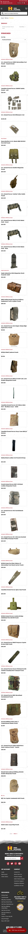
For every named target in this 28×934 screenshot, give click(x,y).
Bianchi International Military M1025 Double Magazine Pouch (12, 773)
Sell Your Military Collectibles (5, 907)
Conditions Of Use (18, 885)
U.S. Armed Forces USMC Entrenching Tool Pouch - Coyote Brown (14, 63)
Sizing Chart (4, 895)
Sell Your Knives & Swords (6, 913)
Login (2, 872)
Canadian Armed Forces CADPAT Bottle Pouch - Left (12, 89)
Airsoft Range (5, 919)
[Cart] (26, 8)
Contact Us (17, 872)
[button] (14, 27)
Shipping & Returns (19, 883)
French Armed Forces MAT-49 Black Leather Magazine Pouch (12, 485)
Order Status (4, 876)
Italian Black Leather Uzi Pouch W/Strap (13, 458)
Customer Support (19, 881)
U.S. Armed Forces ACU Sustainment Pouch (12, 511)
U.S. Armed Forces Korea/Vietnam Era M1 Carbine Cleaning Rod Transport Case (13, 670)
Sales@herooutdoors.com (7, 3)
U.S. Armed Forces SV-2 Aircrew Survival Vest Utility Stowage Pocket (13, 538)
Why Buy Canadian (6, 900)
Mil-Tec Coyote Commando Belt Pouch (12, 798)
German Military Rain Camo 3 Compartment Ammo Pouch (10, 722)
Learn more (20, 901)
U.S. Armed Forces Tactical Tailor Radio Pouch (13, 195)
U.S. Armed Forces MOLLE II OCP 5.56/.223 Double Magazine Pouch (14, 379)
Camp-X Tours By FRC (6, 916)
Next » (15, 833)
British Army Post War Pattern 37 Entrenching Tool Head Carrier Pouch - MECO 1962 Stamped (12, 565)
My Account (4, 874)
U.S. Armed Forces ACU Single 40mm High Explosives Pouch (14, 327)
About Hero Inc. (18, 874)
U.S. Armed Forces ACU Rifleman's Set (12, 115)
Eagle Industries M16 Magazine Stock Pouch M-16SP (12, 274)
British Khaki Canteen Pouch (9, 352)
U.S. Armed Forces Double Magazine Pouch (12, 168)
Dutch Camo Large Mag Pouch (10, 824)
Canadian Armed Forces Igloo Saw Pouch (13, 590)
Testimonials (4, 897)
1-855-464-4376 (5, 1)
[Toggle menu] (2, 8)
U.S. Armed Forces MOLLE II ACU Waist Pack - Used (12, 221)
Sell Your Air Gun (5, 910)
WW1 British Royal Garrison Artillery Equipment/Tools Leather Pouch (12, 300)
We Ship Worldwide (23, 1)
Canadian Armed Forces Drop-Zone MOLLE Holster (14, 432)
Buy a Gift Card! (5, 921)
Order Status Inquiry (19, 879)
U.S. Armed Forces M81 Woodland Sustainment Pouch (11, 696)
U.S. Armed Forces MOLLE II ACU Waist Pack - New (12, 248)
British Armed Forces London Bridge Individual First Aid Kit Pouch (12, 617)
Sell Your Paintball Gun (7, 904)
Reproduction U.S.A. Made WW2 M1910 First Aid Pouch (13, 142)
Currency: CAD (20, 3)
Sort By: (3, 37)
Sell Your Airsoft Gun (6, 902)
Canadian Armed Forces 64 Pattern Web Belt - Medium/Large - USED (13, 406)
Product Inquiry (18, 876)
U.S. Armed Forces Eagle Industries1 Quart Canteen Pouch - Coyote (12, 746)
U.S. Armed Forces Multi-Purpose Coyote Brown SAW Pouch (13, 643)
